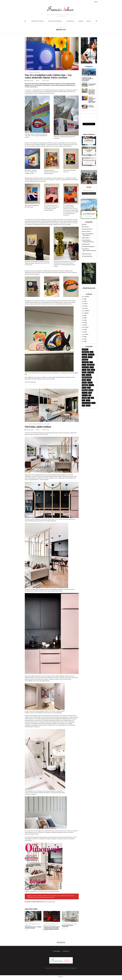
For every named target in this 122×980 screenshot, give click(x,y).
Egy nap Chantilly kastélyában (92, 84)
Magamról (81, 21)
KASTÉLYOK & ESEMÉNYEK (88, 246)
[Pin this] (48, 81)
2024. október (85, 308)
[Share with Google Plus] (46, 81)
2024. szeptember (85, 310)
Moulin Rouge (90, 382)
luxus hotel (88, 380)
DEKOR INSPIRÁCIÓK (87, 161)
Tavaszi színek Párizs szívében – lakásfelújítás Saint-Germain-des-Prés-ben (92, 92)
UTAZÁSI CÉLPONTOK (70, 21)
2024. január (84, 322)
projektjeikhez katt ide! (47, 837)
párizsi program (84, 392)
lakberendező (86, 377)
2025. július (84, 299)
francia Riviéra (85, 362)
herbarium (91, 367)
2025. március (85, 303)
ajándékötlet (85, 349)
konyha (84, 372)
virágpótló (93, 402)
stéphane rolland (84, 395)
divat (91, 352)
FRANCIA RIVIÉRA (86, 240)
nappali (84, 385)
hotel (89, 370)
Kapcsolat (88, 21)
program (89, 387)
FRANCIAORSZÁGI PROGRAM (89, 250)
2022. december (85, 327)
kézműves (88, 375)
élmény (83, 405)
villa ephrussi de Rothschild (86, 402)
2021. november (85, 334)
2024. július (84, 315)
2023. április (84, 324)
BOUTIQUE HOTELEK (86, 229)
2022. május (84, 329)
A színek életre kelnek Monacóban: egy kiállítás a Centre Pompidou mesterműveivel (87, 79)
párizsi (91, 390)
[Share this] (42, 81)
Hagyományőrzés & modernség (67, 926)
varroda (83, 400)
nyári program (91, 385)
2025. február (84, 306)
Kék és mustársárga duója (88, 160)
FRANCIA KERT (85, 237)
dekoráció (85, 352)
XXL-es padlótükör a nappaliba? (88, 150)
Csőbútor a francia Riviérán (49, 901)
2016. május (84, 341)
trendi (89, 397)
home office (84, 369)
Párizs (84, 390)
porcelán (84, 387)
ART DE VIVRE (89, 142)
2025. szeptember (85, 296)
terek (89, 395)
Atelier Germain (50, 475)
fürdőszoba (90, 365)
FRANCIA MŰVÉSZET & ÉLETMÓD (37, 21)
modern (84, 382)
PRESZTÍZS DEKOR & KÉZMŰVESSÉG (55, 21)
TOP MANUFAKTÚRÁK (51, 925)
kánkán (83, 374)
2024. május (84, 320)
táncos (92, 397)
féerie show (84, 364)
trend (84, 398)
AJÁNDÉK (45, 923)
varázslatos (88, 400)
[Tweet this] (44, 81)
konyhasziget (90, 372)
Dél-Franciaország (91, 354)
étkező (88, 405)
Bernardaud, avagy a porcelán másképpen (88, 140)
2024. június (84, 317)
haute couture (85, 367)
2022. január (84, 331)
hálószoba (93, 369)
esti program (90, 357)
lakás (83, 380)
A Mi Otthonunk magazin (42, 891)
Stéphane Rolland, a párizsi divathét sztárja (33, 927)
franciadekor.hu (31, 72)
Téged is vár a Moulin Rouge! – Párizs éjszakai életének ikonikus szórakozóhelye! (51, 928)
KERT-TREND (86, 235)
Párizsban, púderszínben (38, 426)
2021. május (84, 339)
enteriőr (84, 357)
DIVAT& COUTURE (28, 923)
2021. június (84, 336)
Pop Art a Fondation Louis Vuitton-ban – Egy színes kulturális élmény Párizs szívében (48, 76)
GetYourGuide (33, 382)
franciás (91, 362)
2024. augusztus (85, 313)
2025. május (84, 301)
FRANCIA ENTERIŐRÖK (32, 424)
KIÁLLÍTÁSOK (37, 72)
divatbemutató (84, 354)
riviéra (90, 392)
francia (85, 360)
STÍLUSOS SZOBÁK (46, 424)
